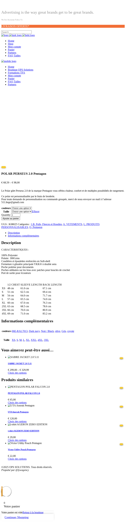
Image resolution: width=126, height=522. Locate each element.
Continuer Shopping (17, 517)
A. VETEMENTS (72, 224)
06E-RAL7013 (20, 331)
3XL (46, 340)
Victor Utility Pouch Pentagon (22, 449)
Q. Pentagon (35, 227)
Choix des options (17, 372)
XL (28, 340)
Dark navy (34, 331)
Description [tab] (14, 232)
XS (13, 340)
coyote (70, 331)
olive (57, 331)
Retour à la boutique (32, 512)
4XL (40, 340)
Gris (64, 331)
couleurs (6, 208)
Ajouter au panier (11, 218)
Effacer (35, 211)
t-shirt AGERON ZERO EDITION (23, 431)
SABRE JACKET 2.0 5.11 (20, 363)
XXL (33, 340)
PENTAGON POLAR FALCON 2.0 (24, 393)
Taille (6, 211)
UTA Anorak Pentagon (18, 412)
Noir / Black (47, 331)
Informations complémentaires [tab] (23, 235)
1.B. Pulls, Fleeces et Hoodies (46, 224)
